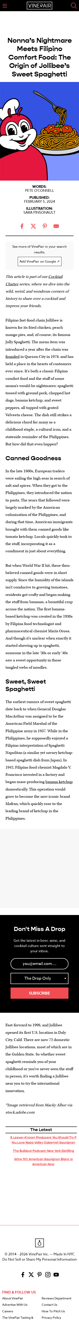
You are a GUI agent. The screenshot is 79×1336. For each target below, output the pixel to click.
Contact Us (49, 1305)
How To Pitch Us (53, 1311)
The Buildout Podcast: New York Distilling (43, 1151)
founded (12, 356)
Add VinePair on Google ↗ (40, 261)
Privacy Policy (51, 1318)
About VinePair (12, 1298)
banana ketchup (59, 781)
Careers (7, 1311)
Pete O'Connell (39, 190)
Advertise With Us (14, 1305)
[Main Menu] (5, 5)
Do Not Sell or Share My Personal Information (39, 1259)
